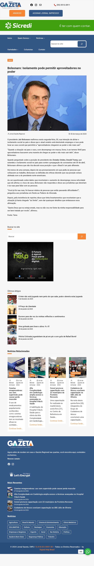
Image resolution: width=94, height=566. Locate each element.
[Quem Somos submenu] (29, 38)
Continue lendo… (16, 428)
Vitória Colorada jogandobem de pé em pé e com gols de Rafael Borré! (47, 336)
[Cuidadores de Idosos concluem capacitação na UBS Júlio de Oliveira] (9, 509)
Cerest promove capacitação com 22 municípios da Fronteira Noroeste (57, 392)
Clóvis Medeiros (70, 522)
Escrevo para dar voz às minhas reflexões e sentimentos (41, 316)
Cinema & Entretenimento (49, 522)
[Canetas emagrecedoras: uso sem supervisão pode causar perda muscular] (9, 490)
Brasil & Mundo (28, 522)
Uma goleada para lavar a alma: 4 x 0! (33, 326)
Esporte (33, 532)
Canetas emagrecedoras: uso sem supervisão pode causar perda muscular (16, 393)
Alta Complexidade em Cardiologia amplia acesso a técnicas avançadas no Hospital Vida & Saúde (36, 396)
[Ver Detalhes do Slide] (47, 25)
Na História (54, 532)
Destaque (54, 375)
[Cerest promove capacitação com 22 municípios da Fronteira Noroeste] (9, 503)
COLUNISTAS (14, 527)
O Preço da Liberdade (27, 306)
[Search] (82, 44)
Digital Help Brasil (47, 550)
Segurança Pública (36, 537)
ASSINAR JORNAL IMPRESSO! (46, 13)
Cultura (27, 527)
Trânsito (51, 537)
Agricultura (13, 522)
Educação (62, 527)
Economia (50, 527)
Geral (10, 60)
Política (67, 532)
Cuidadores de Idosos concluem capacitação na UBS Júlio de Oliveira (77, 392)
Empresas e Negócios (17, 532)
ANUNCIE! (17, 13)
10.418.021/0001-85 (44, 547)
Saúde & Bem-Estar (14, 374)
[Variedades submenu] (17, 49)
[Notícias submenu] (44, 38)
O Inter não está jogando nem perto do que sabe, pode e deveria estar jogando (50, 296)
